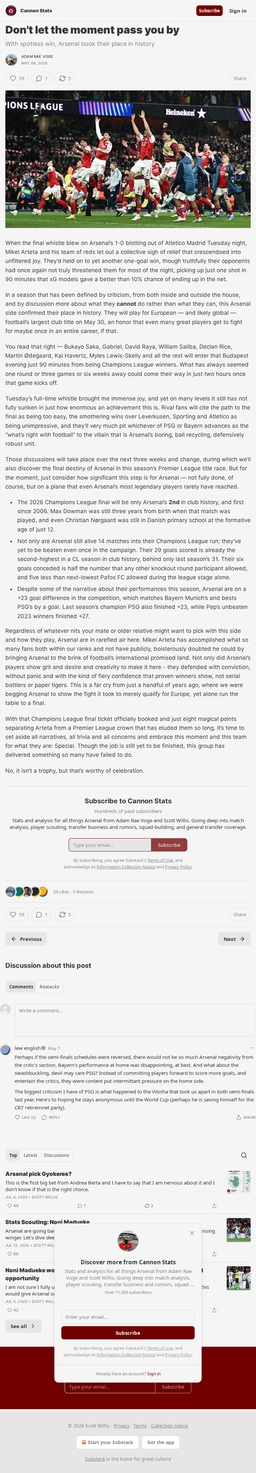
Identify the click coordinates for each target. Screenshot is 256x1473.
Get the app (160, 1442)
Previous (31, 939)
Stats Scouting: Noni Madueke (47, 1222)
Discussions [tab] (56, 1155)
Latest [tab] (30, 1155)
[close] (192, 1233)
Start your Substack (110, 1442)
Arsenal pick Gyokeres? (38, 1174)
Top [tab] (13, 1155)
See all (19, 1326)
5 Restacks (83, 892)
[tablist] (34, 986)
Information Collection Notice (126, 1355)
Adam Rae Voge (37, 56)
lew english (28, 1048)
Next (230, 939)
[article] (128, 1190)
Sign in (238, 10)
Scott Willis (45, 1197)
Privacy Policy (178, 1355)
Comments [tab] (21, 987)
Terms (140, 1425)
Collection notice (169, 1425)
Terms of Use (160, 1348)
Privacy (121, 1425)
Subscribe (209, 11)
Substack (95, 1459)
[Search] (244, 1155)
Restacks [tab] (49, 987)
